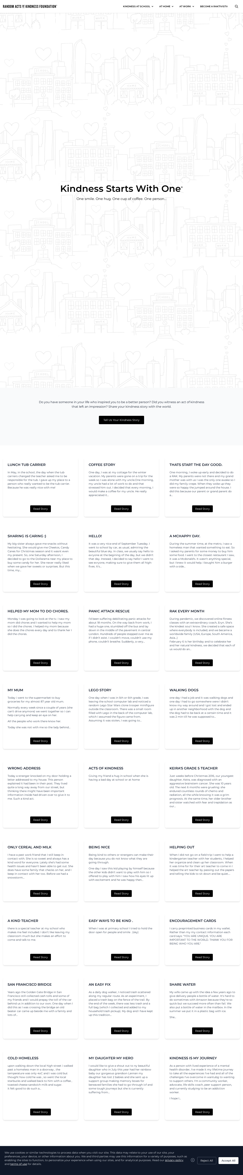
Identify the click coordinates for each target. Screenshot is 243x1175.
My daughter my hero (111, 1058)
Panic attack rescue (109, 611)
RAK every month (187, 611)
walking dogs (184, 690)
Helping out (182, 847)
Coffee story (102, 465)
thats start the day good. (196, 465)
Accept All (228, 1160)
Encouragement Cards (193, 921)
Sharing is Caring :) (27, 536)
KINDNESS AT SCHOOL (136, 6)
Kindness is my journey (193, 1058)
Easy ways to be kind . (111, 921)
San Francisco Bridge (30, 984)
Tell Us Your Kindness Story (121, 420)
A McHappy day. (185, 536)
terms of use (18, 1164)
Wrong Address (24, 768)
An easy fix (99, 984)
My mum (15, 690)
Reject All (206, 1160)
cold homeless (23, 1058)
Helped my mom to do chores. (38, 611)
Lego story (100, 690)
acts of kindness (106, 768)
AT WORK (185, 6)
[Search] (236, 6)
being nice (99, 847)
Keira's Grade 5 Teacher (194, 768)
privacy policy (174, 1160)
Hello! (95, 536)
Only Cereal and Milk (29, 847)
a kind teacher (23, 921)
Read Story (40, 508)
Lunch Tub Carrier (27, 465)
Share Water (183, 984)
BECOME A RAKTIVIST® (214, 6)
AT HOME (164, 6)
